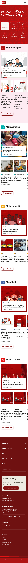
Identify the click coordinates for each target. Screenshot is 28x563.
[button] (14, 443)
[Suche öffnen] (22, 2)
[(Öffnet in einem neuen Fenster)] (2, 525)
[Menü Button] (25, 2)
